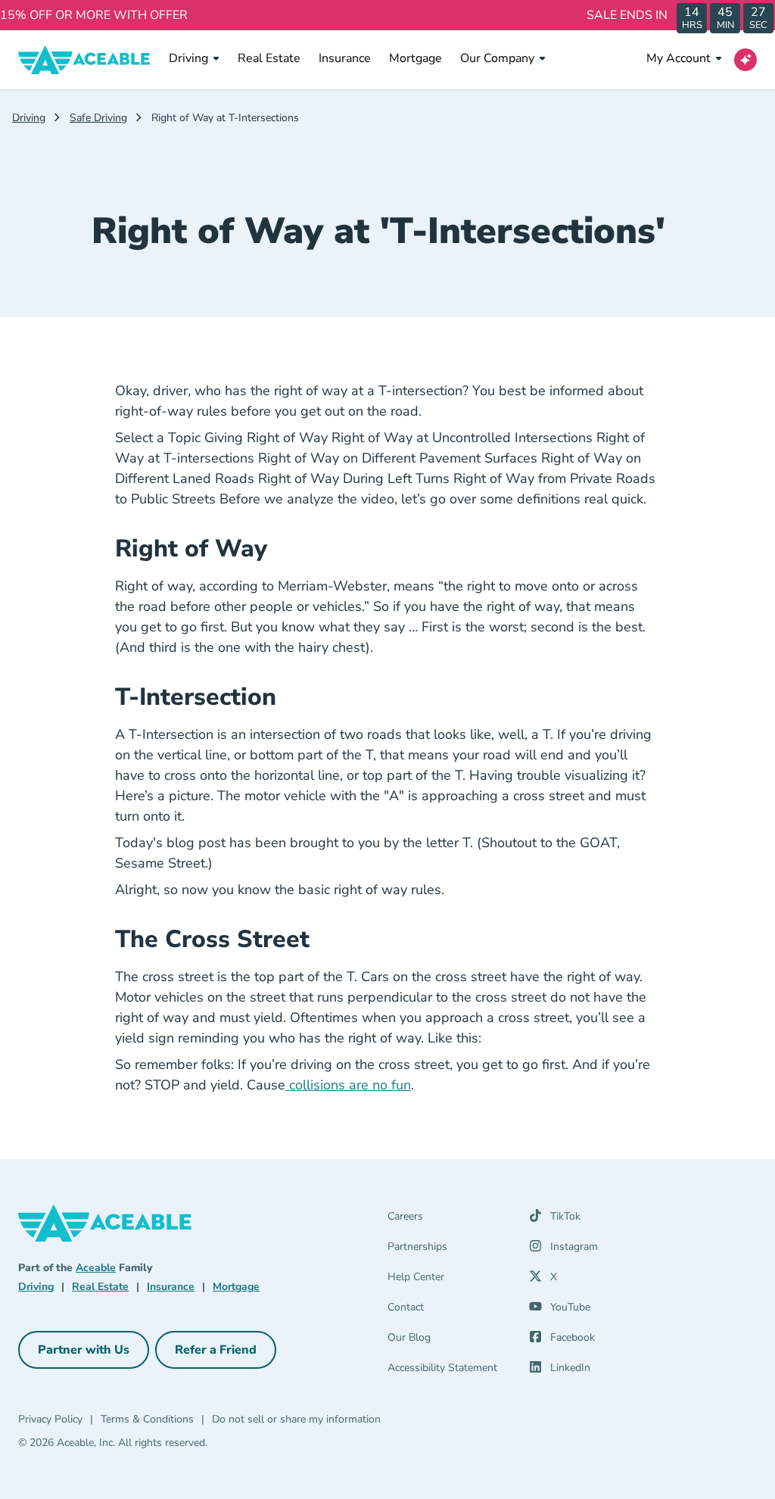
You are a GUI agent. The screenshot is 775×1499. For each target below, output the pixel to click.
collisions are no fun (348, 1085)
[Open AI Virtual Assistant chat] (745, 59)
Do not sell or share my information (296, 1419)
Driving (188, 58)
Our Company (497, 58)
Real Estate (269, 58)
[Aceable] (84, 59)
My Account (678, 58)
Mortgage (415, 58)
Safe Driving (98, 118)
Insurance (345, 58)
